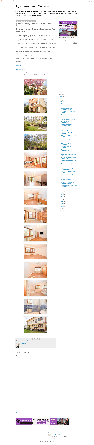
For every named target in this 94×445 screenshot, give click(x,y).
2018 (61, 210)
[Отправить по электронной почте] (33, 339)
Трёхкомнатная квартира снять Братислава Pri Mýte (67, 144)
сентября (63, 192)
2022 (61, 96)
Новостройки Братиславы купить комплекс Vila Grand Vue (68, 175)
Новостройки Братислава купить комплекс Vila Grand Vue (68, 189)
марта (62, 203)
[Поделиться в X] (36, 339)
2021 (61, 98)
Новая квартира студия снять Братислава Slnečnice (67, 109)
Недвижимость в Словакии (33, 6)
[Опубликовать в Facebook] (37, 339)
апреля (62, 201)
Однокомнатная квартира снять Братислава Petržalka (67, 125)
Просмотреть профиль (53, 438)
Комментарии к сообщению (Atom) (30, 414)
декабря (63, 101)
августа (62, 194)
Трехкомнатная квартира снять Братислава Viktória (67, 122)
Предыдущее (52, 412)
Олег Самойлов (56, 434)
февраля (63, 204)
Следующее (18, 412)
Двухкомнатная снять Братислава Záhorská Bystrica (68, 150)
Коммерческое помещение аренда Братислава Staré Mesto (68, 141)
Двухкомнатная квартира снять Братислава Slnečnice (67, 104)
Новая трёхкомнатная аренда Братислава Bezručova (67, 180)
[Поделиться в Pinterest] (39, 339)
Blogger (52, 441)
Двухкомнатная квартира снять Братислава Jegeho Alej (67, 130)
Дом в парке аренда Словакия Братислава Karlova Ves (67, 115)
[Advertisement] (36, 400)
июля (62, 196)
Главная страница (35, 412)
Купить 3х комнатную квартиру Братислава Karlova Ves (67, 166)
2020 (61, 100)
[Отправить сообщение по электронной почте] (31, 338)
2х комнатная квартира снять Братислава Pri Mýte (67, 139)
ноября (62, 191)
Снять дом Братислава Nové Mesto (68, 119)
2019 (61, 208)
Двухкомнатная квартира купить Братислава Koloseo (67, 169)
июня (62, 198)
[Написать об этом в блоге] (34, 339)
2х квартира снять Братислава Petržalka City (67, 147)
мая (62, 199)
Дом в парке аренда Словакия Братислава (27, 340)
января (62, 206)
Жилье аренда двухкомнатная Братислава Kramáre (67, 183)
